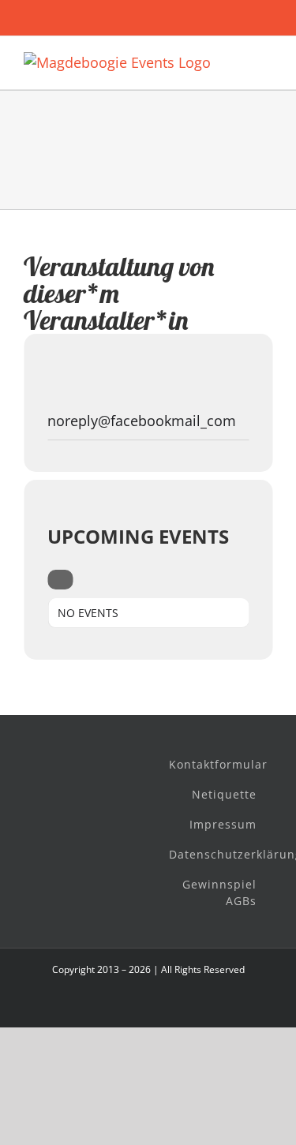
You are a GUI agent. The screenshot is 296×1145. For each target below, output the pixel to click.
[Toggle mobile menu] (266, 60)
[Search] (60, 579)
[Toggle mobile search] (237, 60)
